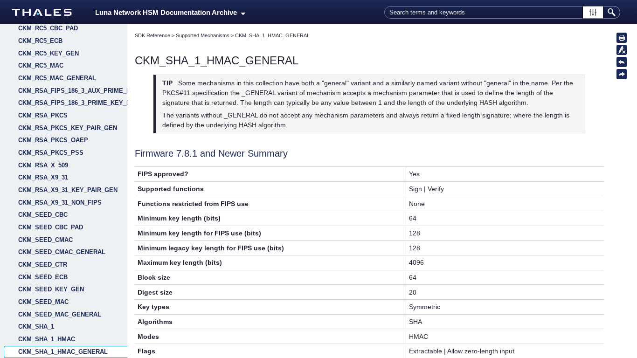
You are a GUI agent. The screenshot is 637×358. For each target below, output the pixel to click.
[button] (592, 12)
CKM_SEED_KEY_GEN (51, 289)
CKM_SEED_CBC (43, 214)
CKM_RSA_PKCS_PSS (50, 152)
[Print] (622, 38)
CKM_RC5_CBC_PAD (48, 28)
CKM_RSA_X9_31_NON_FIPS (60, 202)
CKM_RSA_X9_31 (43, 177)
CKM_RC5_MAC (40, 65)
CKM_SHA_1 (36, 326)
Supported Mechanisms (202, 35)
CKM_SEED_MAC (43, 301)
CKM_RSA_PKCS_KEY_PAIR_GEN (67, 127)
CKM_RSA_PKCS (43, 115)
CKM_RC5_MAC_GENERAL (57, 78)
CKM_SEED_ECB (43, 277)
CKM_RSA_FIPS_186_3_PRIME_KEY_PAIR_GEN (72, 102)
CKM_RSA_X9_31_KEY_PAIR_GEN (68, 189)
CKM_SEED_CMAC (45, 239)
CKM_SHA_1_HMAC (46, 339)
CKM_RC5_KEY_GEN (48, 53)
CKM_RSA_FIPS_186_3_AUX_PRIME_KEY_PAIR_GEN (72, 90)
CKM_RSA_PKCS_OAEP (53, 140)
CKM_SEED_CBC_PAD (50, 227)
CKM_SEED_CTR (42, 264)
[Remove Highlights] (622, 50)
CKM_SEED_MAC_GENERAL (59, 314)
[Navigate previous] (622, 62)
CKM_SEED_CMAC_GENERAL (61, 251)
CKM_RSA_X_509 (43, 165)
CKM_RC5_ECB (40, 40)
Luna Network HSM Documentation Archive (168, 12)
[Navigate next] (622, 74)
